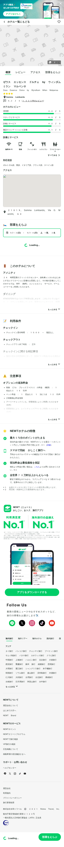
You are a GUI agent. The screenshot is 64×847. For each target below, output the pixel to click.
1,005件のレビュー (32, 101)
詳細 (49, 445)
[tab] (8, 72)
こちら (37, 467)
